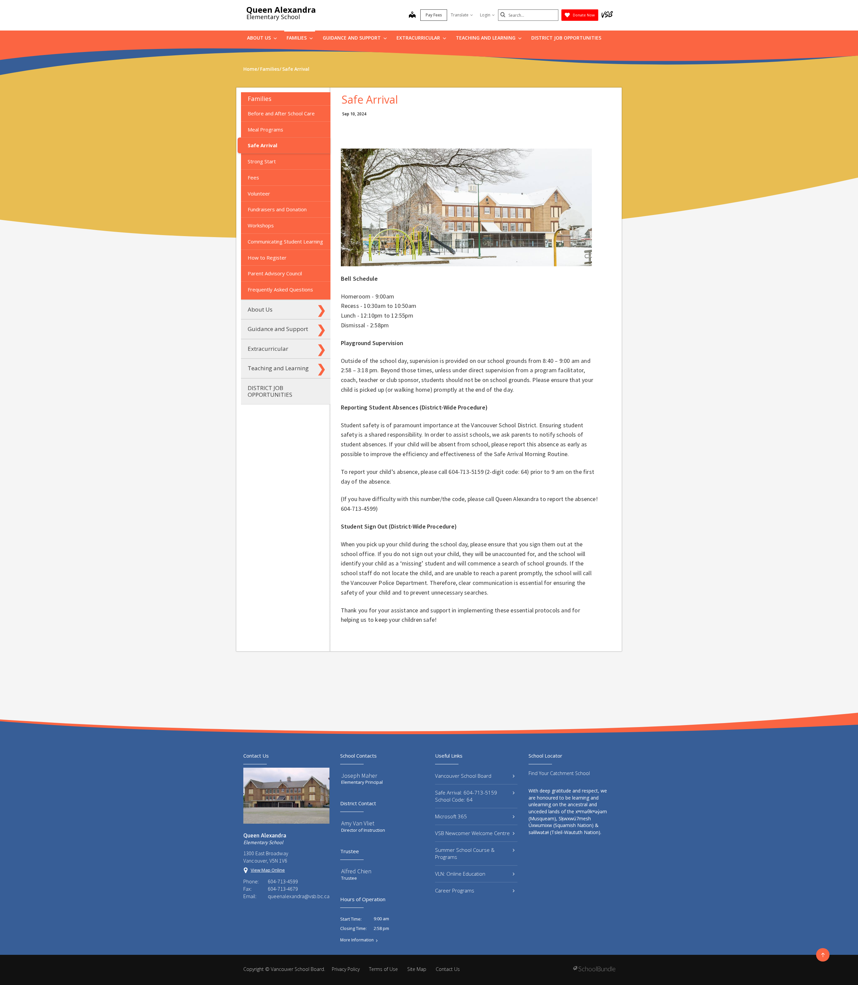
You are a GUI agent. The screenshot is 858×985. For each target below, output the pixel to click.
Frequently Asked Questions (280, 289)
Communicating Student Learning (285, 241)
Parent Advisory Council (275, 273)
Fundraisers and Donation (277, 209)
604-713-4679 (283, 888)
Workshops (261, 225)
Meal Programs (265, 129)
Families (297, 38)
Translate (460, 15)
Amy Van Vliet (357, 823)
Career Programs (454, 890)
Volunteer (259, 193)
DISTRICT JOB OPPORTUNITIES (566, 38)
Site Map (416, 969)
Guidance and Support (352, 38)
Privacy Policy (346, 969)
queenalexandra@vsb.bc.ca (298, 896)
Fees (253, 177)
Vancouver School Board (463, 775)
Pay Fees (434, 15)
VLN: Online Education (460, 873)
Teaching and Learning (486, 38)
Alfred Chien (356, 871)
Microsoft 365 (451, 816)
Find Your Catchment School (559, 773)
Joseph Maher (359, 775)
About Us (259, 38)
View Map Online (268, 870)
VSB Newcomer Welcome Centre (472, 833)
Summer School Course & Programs (465, 853)
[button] (321, 99)
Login (485, 15)
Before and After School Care (281, 113)
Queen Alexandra (281, 9)
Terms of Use (383, 969)
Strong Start (262, 161)
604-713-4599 (283, 881)
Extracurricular (418, 38)
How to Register (267, 257)
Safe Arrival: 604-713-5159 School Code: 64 (466, 796)
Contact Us (448, 969)
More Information (357, 940)
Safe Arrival (262, 145)
